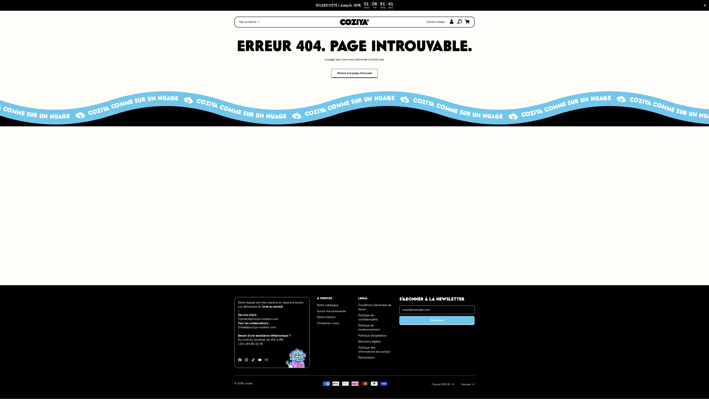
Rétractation (366, 357)
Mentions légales (369, 341)
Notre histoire (326, 317)
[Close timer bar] (705, 5)
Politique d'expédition (372, 335)
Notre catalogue (327, 305)
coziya (248, 383)
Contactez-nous (328, 323)
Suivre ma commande (331, 311)
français (466, 384)
